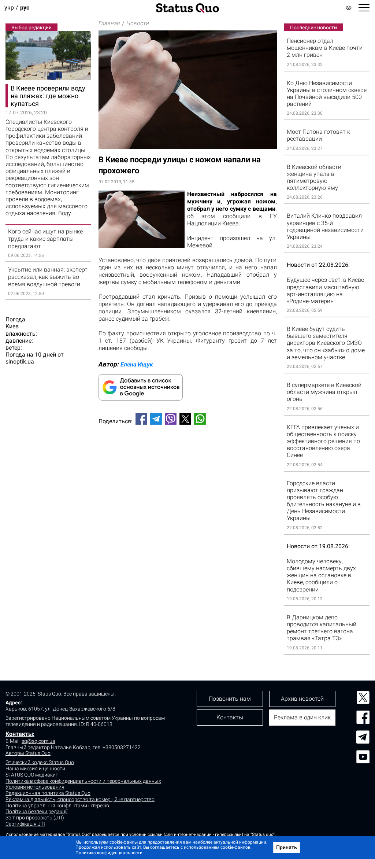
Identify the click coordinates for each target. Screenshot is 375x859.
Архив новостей (302, 698)
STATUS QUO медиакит (31, 775)
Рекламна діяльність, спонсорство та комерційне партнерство (80, 799)
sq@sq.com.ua (38, 741)
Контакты (19, 733)
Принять (286, 847)
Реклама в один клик (302, 717)
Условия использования (34, 787)
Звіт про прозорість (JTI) (34, 818)
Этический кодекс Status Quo (39, 762)
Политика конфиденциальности (108, 852)
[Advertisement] (188, 454)
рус (24, 7)
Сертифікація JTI (25, 824)
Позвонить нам (230, 698)
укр (9, 7)
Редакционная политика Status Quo (47, 793)
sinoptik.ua (19, 361)
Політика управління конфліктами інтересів (57, 805)
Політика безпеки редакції (36, 811)
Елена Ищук (136, 364)
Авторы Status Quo (28, 753)
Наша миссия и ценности (35, 768)
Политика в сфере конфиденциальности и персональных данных (83, 781)
